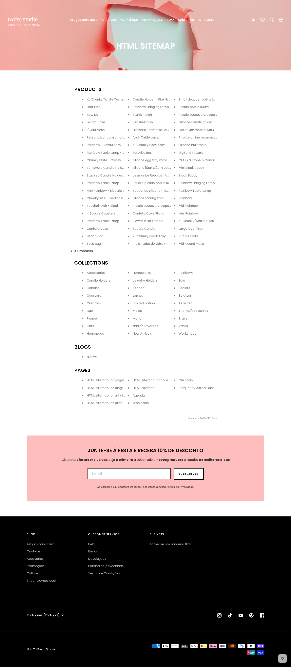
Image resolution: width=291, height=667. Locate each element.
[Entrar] (253, 19)
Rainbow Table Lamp (195, 190)
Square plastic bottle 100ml (154, 183)
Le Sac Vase (96, 122)
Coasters (94, 295)
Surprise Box (142, 152)
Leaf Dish (94, 107)
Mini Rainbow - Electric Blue (108, 190)
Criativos (109, 19)
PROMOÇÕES (152, 19)
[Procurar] (271, 19)
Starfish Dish (142, 114)
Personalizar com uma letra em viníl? (116, 137)
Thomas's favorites (193, 310)
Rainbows (186, 272)
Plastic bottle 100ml (194, 107)
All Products (83, 251)
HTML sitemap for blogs (105, 388)
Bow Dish (94, 114)
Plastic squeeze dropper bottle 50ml (207, 114)
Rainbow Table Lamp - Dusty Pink (113, 152)
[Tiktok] (230, 615)
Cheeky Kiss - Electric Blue (107, 198)
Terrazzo (185, 303)
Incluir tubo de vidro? (149, 243)
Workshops (129, 19)
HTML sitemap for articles (106, 395)
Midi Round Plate (191, 243)
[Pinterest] (251, 615)
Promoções (36, 566)
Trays (183, 318)
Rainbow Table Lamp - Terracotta (113, 183)
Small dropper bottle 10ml (199, 99)
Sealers (184, 288)
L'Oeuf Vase (96, 130)
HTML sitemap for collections (155, 380)
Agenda (139, 395)
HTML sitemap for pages (106, 380)
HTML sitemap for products (108, 403)
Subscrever (188, 474)
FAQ (170, 19)
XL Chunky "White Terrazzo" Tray (112, 99)
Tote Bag (94, 243)
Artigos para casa (84, 19)
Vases (183, 326)
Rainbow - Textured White (107, 145)
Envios (93, 551)
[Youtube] (240, 615)
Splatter (185, 295)
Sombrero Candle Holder (106, 167)
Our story (186, 380)
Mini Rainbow (189, 213)
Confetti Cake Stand (148, 213)
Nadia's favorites (145, 326)
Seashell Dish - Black (103, 205)
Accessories (96, 272)
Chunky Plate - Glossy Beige (108, 160)
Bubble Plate (188, 236)
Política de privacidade (106, 566)
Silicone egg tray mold (150, 160)
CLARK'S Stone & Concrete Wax (203, 160)
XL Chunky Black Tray (149, 236)
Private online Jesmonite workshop (206, 137)
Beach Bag (95, 236)
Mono (137, 318)
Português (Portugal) (43, 615)
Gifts (90, 326)
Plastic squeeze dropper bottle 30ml (161, 205)
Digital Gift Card (191, 152)
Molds (137, 310)
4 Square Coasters (101, 213)
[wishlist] (262, 19)
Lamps (138, 295)
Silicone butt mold (192, 145)
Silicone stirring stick (148, 198)
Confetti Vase (97, 228)
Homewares (142, 272)
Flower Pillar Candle (148, 221)
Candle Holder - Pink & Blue (154, 99)
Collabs (32, 573)
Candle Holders (98, 280)
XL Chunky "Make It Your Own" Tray (205, 221)
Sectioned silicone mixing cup (155, 190)
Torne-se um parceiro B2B (170, 544)
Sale (182, 280)
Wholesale (206, 19)
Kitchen (139, 288)
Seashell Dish (143, 122)
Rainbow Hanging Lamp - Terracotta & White (168, 107)
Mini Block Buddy (191, 167)
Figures (92, 318)
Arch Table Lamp (146, 137)
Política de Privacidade (179, 487)
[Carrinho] (280, 19)
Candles (93, 288)
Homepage (95, 333)
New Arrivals (142, 333)
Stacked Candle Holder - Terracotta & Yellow (122, 175)
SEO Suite (212, 418)
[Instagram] (219, 615)
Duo (90, 310)
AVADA (203, 418)
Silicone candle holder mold (200, 122)
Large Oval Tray (191, 228)
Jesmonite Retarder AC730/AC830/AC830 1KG (169, 175)
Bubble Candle (144, 228)
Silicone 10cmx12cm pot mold (155, 167)
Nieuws (92, 357)
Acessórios (35, 558)
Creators (94, 303)
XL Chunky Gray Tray (149, 145)
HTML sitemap (144, 388)
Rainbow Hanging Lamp (197, 183)
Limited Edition (144, 303)
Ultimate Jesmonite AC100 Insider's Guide (165, 130)
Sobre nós (186, 19)
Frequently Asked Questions (200, 388)
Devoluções (97, 558)
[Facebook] (262, 615)
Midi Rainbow (189, 205)
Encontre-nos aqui (41, 580)
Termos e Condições (104, 573)
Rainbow (185, 198)
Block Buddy (188, 175)
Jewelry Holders (145, 280)
